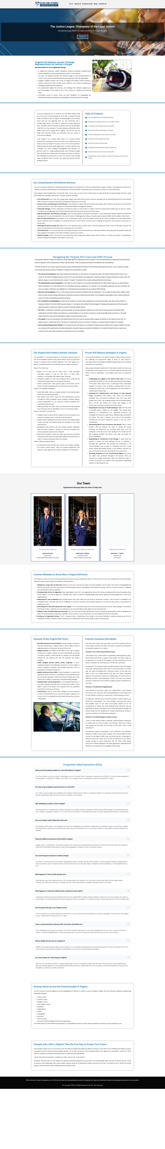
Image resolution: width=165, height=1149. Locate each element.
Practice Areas (87, 4)
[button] (82, 770)
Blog (95, 4)
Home (71, 4)
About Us (78, 4)
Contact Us (102, 4)
